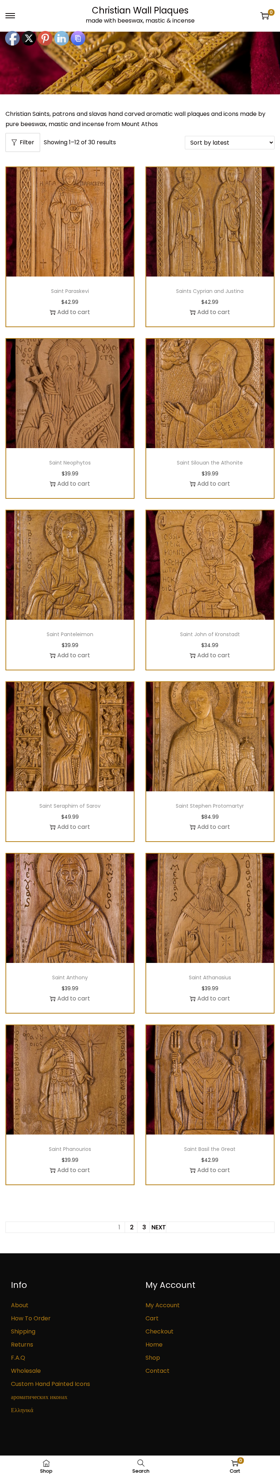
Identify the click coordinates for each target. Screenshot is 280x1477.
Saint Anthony (70, 977)
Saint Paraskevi (70, 291)
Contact (157, 1371)
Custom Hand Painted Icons (50, 1384)
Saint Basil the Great (210, 1149)
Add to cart (73, 312)
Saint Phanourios (70, 1149)
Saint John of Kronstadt (210, 634)
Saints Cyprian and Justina (210, 291)
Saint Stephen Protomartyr (210, 806)
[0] (264, 15)
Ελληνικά (22, 1410)
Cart (152, 1318)
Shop (152, 1357)
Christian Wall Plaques (140, 10)
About (19, 1305)
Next (158, 1227)
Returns (22, 1344)
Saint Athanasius (210, 977)
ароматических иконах (39, 1397)
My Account (162, 1305)
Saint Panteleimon (70, 634)
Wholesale (26, 1371)
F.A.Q (18, 1357)
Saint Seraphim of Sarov (70, 806)
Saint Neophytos (70, 462)
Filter (27, 142)
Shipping (23, 1331)
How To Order (31, 1318)
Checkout (159, 1331)
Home (154, 1344)
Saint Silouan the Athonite (210, 462)
